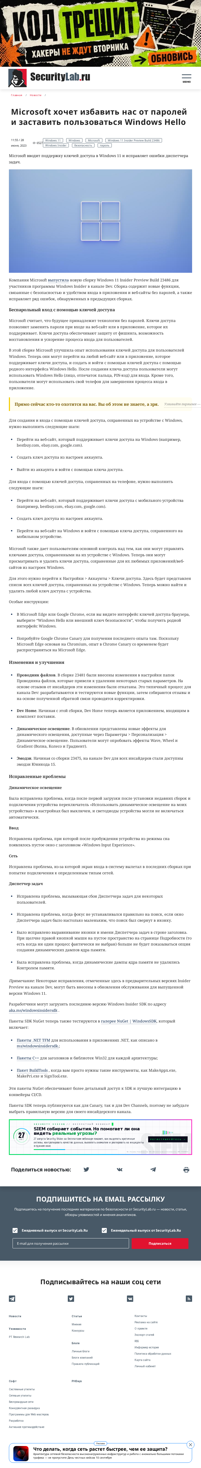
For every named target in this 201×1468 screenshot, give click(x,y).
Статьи (77, 1316)
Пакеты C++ (28, 1057)
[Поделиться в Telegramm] (152, 1169)
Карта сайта (142, 1360)
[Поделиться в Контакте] (119, 1169)
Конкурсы (78, 1330)
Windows (74, 140)
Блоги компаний (82, 1357)
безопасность (83, 145)
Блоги (76, 1343)
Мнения (76, 1324)
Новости (15, 1316)
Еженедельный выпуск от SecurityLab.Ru (146, 1230)
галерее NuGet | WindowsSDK (129, 1021)
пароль (104, 145)
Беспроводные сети (21, 1402)
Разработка (16, 1420)
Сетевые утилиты (20, 1395)
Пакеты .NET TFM (33, 1040)
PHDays (77, 1381)
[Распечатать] (186, 1169)
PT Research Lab (19, 1337)
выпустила (58, 279)
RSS (137, 1341)
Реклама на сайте (146, 1322)
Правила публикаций (85, 1364)
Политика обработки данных (153, 1353)
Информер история (147, 1347)
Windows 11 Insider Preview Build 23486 (134, 140)
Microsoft (94, 140)
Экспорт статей (144, 1335)
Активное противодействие (26, 1427)
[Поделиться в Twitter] (86, 1169)
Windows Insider (55, 145)
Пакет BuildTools (32, 1070)
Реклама (100, 1443)
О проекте (141, 1328)
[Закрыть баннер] (190, 1445)
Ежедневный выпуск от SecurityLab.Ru (55, 1230)
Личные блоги (81, 1351)
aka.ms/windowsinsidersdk (33, 1010)
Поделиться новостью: (41, 1169)
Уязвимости (17, 1329)
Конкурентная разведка (24, 1408)
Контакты (141, 1316)
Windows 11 (53, 140)
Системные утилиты (22, 1389)
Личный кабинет (145, 1366)
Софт (13, 1381)
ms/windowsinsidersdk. (38, 1045)
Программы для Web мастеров (29, 1414)
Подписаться (160, 1243)
